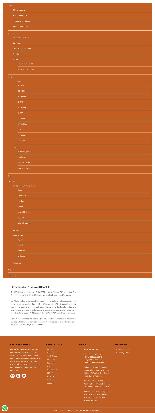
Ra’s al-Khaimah (24, 212)
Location (11, 181)
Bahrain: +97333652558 (94, 362)
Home (10, 5)
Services (11, 77)
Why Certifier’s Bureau (22, 48)
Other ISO (22, 141)
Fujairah (21, 217)
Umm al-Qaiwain (24, 223)
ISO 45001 (22, 135)
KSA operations (19, 10)
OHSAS (20, 102)
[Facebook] (12, 376)
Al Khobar (22, 256)
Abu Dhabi (22, 195)
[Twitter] (24, 376)
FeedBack (16, 54)
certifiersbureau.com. (93, 410)
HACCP (20, 113)
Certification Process (21, 37)
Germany (16, 230)
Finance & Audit (24, 162)
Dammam (21, 250)
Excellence (22, 157)
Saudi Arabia (18, 235)
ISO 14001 (22, 91)
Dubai (20, 190)
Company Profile (123, 352)
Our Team (17, 43)
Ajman (20, 206)
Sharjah (21, 201)
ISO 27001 (22, 118)
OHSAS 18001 (52, 356)
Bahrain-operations (20, 26)
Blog (9, 269)
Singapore (17, 263)
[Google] (18, 376)
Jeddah (20, 245)
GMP (19, 129)
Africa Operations (20, 15)
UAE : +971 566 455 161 (92, 354)
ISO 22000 (22, 96)
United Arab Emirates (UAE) (24, 186)
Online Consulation (25, 63)
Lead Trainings (24, 168)
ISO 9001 (21, 85)
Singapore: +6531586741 (95, 359)
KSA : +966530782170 (93, 357)
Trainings (16, 147)
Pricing (15, 59)
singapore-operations (21, 21)
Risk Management (25, 151)
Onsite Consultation (26, 69)
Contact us (12, 275)
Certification (18, 81)
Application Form (123, 349)
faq (9, 176)
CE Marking (22, 124)
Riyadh (20, 239)
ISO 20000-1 (22, 107)
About (10, 33)
